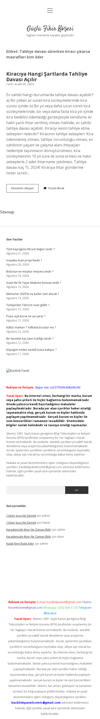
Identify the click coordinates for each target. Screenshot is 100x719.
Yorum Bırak (56, 188)
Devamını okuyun (25, 189)
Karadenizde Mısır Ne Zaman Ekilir (28, 530)
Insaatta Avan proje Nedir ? (24, 260)
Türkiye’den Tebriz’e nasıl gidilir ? (27, 305)
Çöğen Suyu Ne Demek (21, 516)
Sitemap (7, 212)
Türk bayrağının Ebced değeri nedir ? (30, 249)
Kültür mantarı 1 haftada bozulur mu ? (31, 327)
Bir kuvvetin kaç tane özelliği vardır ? (29, 339)
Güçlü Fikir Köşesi (50, 29)
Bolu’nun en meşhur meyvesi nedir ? (29, 271)
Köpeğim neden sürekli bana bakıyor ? (31, 350)
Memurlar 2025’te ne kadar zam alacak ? (32, 294)
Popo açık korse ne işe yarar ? (25, 316)
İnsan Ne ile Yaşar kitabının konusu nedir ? (33, 283)
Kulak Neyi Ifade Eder (20, 544)
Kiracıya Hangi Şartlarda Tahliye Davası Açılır (46, 77)
